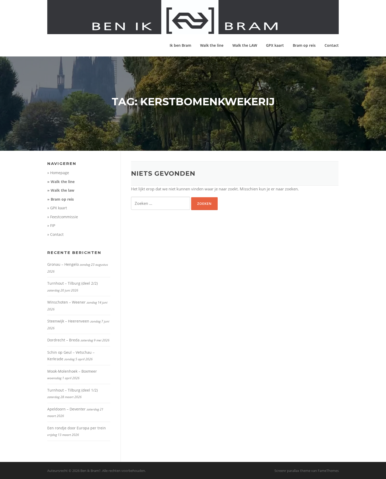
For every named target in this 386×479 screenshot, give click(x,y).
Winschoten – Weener (66, 302)
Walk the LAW (244, 45)
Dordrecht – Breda (63, 339)
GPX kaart (275, 45)
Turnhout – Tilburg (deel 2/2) (72, 283)
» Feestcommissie (62, 216)
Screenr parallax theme (292, 470)
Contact (332, 45)
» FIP (51, 225)
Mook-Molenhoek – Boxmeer (72, 371)
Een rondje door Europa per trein (76, 427)
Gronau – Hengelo (63, 264)
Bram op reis (304, 45)
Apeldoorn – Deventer (66, 409)
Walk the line (211, 45)
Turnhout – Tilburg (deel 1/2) (72, 390)
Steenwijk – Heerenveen (68, 321)
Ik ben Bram (180, 45)
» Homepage (58, 172)
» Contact (55, 234)
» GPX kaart (57, 207)
